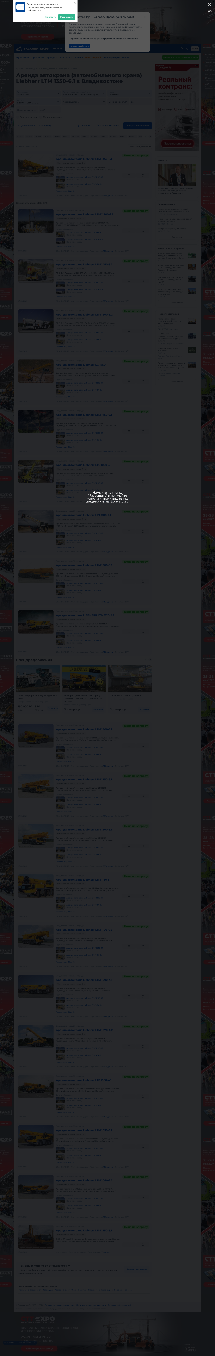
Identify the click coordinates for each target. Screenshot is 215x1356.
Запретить (50, 16)
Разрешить (66, 16)
